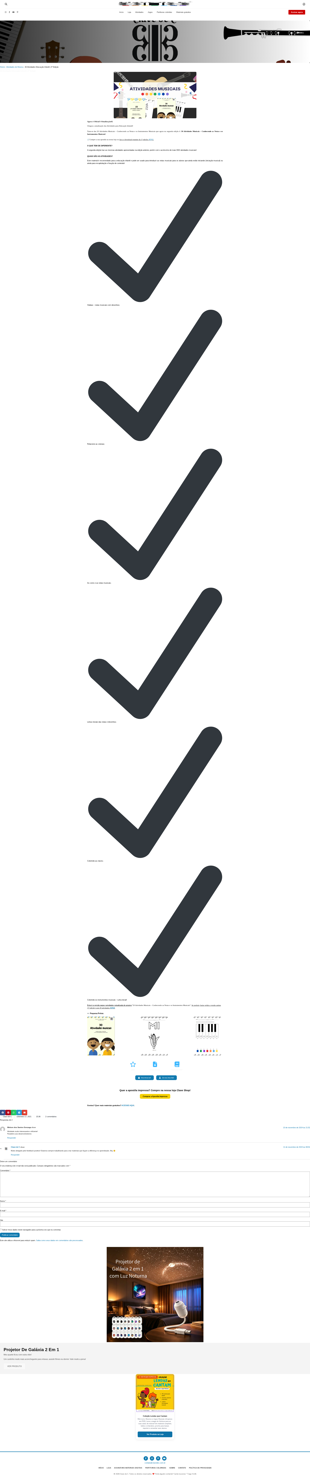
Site (1, 1220)
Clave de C (15, 1147)
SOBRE (172, 1468)
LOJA (109, 1468)
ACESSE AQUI (128, 1105)
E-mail (3, 1211)
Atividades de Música (14, 67)
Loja (129, 12)
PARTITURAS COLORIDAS (155, 1468)
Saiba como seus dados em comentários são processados (59, 1240)
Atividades (139, 12)
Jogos (150, 12)
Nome (3, 1201)
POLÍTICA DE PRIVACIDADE (200, 1468)
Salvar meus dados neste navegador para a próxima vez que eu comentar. (31, 1230)
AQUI (150, 139)
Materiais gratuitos (183, 12)
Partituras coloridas (164, 12)
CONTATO (182, 1468)
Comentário (5, 1170)
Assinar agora (297, 12)
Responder (11, 1138)
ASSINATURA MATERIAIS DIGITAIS (128, 1468)
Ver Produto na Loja (155, 1434)
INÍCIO (101, 1468)
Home (2, 67)
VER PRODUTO (14, 1366)
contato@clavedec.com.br (155, 1463)
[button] (2, 1112)
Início (121, 12)
